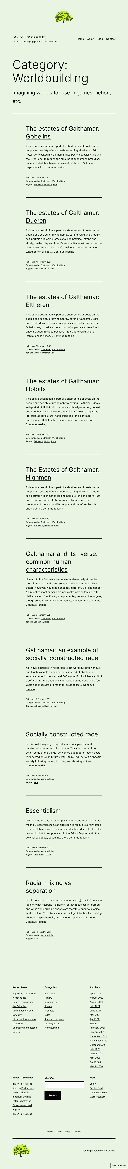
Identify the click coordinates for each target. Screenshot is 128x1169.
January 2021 (97, 1032)
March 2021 (96, 1023)
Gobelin (48, 184)
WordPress (109, 1150)
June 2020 (95, 1053)
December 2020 (98, 1036)
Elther (36, 352)
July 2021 (95, 1006)
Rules (47, 1015)
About (90, 38)
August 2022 (96, 997)
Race (55, 184)
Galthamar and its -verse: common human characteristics (62, 561)
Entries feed (96, 1088)
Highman (48, 525)
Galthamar (46, 181)
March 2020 (96, 1066)
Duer (36, 268)
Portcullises (26, 1083)
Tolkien (53, 706)
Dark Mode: (117, 1165)
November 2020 (98, 1040)
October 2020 (97, 1045)
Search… (49, 1078)
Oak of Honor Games (29, 37)
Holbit (47, 441)
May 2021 (95, 1015)
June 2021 (95, 1010)
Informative (50, 1002)
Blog (100, 38)
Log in (93, 1083)
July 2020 (95, 1049)
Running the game (54, 1019)
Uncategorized (52, 1023)
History (48, 997)
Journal (48, 1006)
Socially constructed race (62, 734)
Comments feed (98, 1092)
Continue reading (55, 167)
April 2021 (95, 1019)
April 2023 (95, 993)
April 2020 (95, 1062)
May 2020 (95, 1057)
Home (80, 38)
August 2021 (96, 1002)
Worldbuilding (58, 181)
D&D (36, 854)
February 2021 (97, 1027)
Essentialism (43, 810)
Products (49, 1010)
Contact (111, 38)
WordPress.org (98, 1096)
